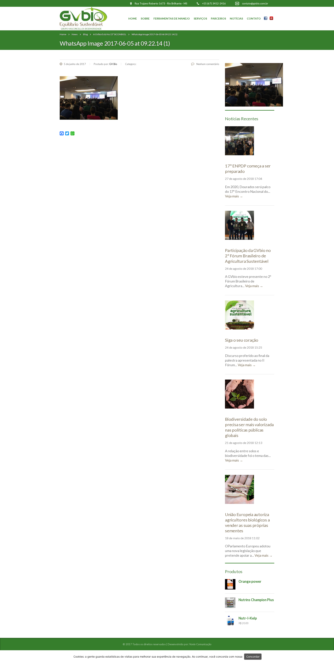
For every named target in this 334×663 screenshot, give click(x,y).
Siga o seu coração (241, 340)
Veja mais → (234, 196)
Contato (254, 18)
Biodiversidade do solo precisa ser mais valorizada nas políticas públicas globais (249, 427)
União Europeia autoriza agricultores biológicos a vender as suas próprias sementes (247, 522)
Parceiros (218, 18)
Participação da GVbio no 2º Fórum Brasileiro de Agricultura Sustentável (248, 256)
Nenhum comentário (207, 64)
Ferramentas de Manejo (171, 18)
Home (132, 18)
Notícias (236, 18)
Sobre (145, 18)
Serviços (200, 18)
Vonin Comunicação (200, 644)
